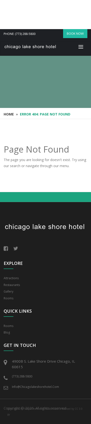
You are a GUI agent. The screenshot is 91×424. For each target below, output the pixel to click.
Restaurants (12, 285)
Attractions (11, 278)
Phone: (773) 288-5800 (19, 34)
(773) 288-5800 (22, 376)
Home (9, 114)
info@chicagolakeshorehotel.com (35, 387)
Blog (7, 332)
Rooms (8, 298)
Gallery (8, 291)
